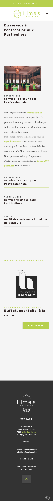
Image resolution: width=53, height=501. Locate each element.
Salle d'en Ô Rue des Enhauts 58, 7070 (26, 429)
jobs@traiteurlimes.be (27, 452)
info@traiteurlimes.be (27, 449)
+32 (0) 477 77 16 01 (26, 435)
